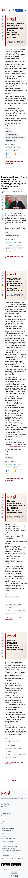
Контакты (3, 826)
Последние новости (6, 813)
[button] (2, 16)
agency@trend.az (5, 806)
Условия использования (7, 844)
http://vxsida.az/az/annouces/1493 (15, 446)
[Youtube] (12, 858)
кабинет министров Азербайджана (15, 137)
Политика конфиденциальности (9, 846)
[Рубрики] (25, 10)
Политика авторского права (8, 848)
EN (11, 875)
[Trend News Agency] (5, 793)
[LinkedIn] (19, 858)
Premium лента (4, 815)
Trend (23, 61)
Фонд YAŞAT (9, 457)
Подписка (3, 836)
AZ (14, 875)
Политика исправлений (7, 830)
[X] (9, 858)
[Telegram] (15, 858)
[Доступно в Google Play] (16, 864)
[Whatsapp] (2, 858)
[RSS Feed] (22, 858)
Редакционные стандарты (7, 828)
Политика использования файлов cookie (11, 850)
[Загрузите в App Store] (5, 864)
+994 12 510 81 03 (5, 804)
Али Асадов (9, 131)
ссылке (23, 228)
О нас (2, 821)
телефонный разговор (11, 134)
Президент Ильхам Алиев (12, 235)
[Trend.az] (5, 10)
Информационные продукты (8, 838)
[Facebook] (5, 858)
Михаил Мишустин (10, 140)
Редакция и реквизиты (6, 823)
